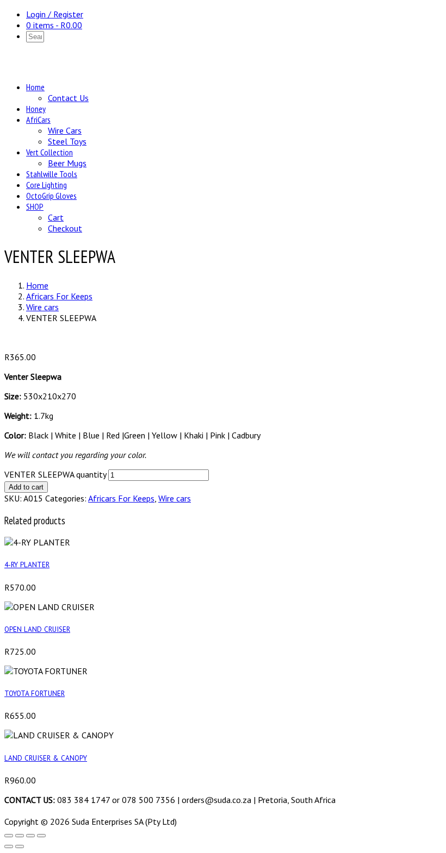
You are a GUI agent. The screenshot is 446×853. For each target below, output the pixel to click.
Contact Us (68, 97)
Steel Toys (67, 141)
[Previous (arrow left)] (8, 846)
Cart (56, 217)
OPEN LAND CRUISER (37, 629)
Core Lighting (46, 184)
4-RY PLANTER (26, 564)
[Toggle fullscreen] (19, 835)
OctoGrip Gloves (51, 195)
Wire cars (42, 307)
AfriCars (38, 119)
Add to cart (26, 487)
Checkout (65, 228)
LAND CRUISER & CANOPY (45, 758)
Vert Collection (49, 152)
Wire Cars (65, 130)
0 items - (54, 25)
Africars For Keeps (59, 296)
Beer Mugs (67, 163)
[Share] (30, 835)
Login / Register (54, 14)
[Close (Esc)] (41, 835)
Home (35, 86)
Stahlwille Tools (51, 173)
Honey (36, 108)
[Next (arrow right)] (19, 846)
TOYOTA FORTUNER (34, 693)
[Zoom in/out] (8, 835)
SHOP (35, 206)
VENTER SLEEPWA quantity (55, 474)
